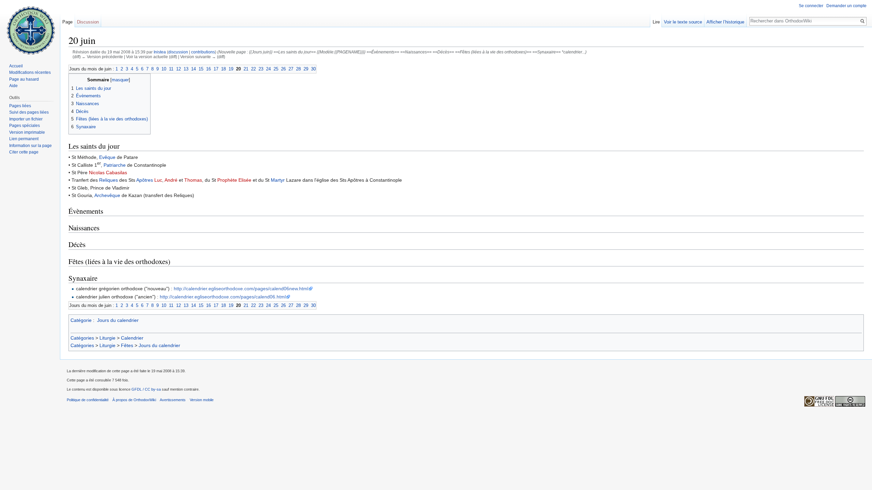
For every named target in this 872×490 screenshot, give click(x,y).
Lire (656, 21)
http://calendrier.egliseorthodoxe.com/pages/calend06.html (223, 296)
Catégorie (81, 320)
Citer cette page (23, 152)
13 (186, 68)
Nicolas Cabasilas (108, 172)
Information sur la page (30, 145)
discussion (178, 52)
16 (208, 68)
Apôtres (144, 180)
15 (201, 68)
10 (163, 68)
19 (231, 68)
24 (268, 68)
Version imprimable (27, 132)
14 (193, 68)
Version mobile (202, 400)
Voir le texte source (683, 21)
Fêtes (127, 345)
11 (171, 68)
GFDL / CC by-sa (146, 389)
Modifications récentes (30, 72)
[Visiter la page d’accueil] (30, 27)
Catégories (82, 338)
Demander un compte (846, 5)
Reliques (108, 180)
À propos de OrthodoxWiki (134, 400)
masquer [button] (120, 80)
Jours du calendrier (118, 320)
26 (283, 68)
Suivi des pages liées (29, 112)
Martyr (278, 180)
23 (261, 68)
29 (305, 68)
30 (313, 68)
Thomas (193, 180)
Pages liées (20, 105)
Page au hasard (24, 79)
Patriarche (115, 165)
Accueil (16, 66)
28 (298, 68)
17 (216, 68)
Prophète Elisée (234, 180)
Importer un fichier (26, 119)
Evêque (107, 157)
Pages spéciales (24, 125)
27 (291, 68)
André (171, 180)
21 (246, 68)
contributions (203, 52)
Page (67, 21)
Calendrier (132, 338)
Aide (13, 85)
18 (223, 68)
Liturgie (107, 338)
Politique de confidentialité (88, 400)
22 (253, 68)
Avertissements (173, 400)
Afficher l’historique (725, 21)
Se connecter (811, 5)
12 (178, 68)
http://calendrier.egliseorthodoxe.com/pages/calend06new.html (241, 288)
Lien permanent (23, 138)
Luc (158, 180)
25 (276, 68)
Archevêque (107, 195)
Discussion (88, 21)
